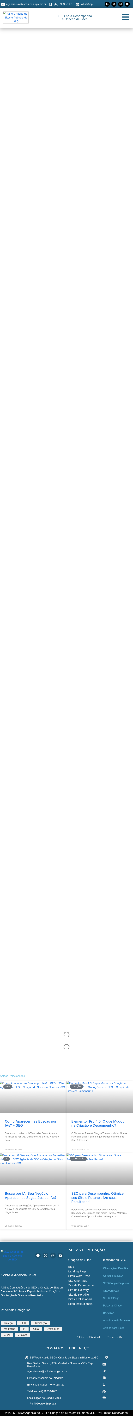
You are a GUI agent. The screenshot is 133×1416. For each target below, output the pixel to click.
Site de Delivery (78, 1290)
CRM (7, 1334)
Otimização (40, 1323)
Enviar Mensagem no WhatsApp (45, 1384)
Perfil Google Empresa (43, 1403)
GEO (36, 1329)
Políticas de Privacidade (89, 1337)
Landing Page (77, 1271)
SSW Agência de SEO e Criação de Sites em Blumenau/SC (56, 1413)
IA (24, 1329)
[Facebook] (107, 4)
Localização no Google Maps (44, 1398)
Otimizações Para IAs (115, 1268)
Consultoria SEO (113, 1275)
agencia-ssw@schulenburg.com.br (47, 1371)
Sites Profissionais (80, 1299)
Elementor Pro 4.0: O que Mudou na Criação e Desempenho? (97, 1123)
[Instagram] (120, 4)
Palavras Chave (112, 1305)
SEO (23, 1323)
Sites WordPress (79, 1276)
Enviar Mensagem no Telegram (45, 1378)
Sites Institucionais (80, 1303)
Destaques (53, 1329)
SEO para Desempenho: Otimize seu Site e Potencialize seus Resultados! (97, 1197)
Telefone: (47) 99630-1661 (42, 1391)
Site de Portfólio (78, 1294)
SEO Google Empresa (116, 1283)
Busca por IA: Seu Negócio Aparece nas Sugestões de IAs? (30, 1195)
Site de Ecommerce (81, 1285)
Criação (22, 1334)
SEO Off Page (111, 1298)
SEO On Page (111, 1290)
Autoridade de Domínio (116, 1320)
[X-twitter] (113, 4)
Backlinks (108, 1313)
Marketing (9, 1329)
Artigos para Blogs (113, 1328)
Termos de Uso (115, 1337)
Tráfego (8, 1323)
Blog (71, 1266)
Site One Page (77, 1280)
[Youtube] (127, 4)
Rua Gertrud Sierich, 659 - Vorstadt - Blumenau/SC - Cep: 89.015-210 (60, 1364)
